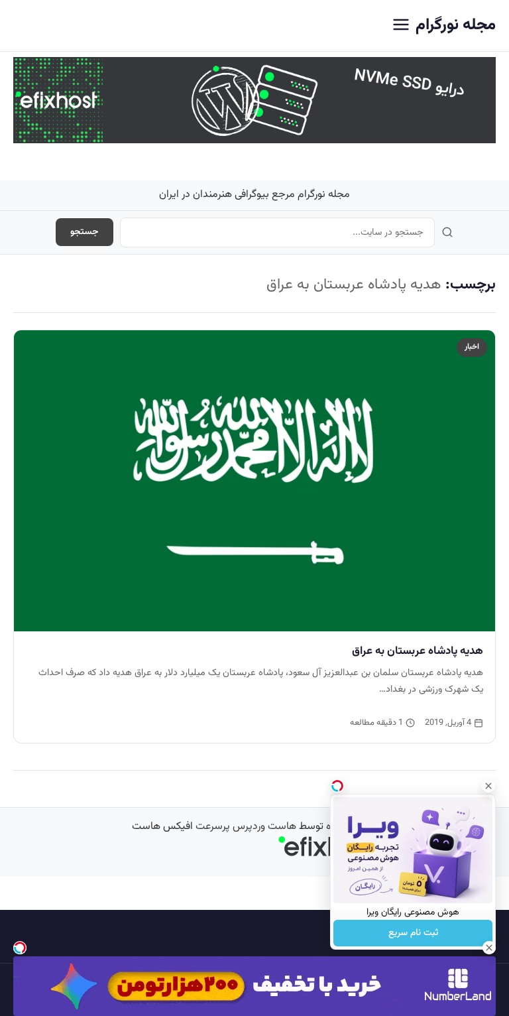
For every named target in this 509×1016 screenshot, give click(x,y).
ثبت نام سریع (413, 933)
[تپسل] (20, 947)
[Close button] (488, 786)
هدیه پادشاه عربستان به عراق (417, 651)
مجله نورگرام (456, 25)
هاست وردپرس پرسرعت (246, 826)
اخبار (472, 347)
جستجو (84, 232)
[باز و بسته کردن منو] (401, 25)
